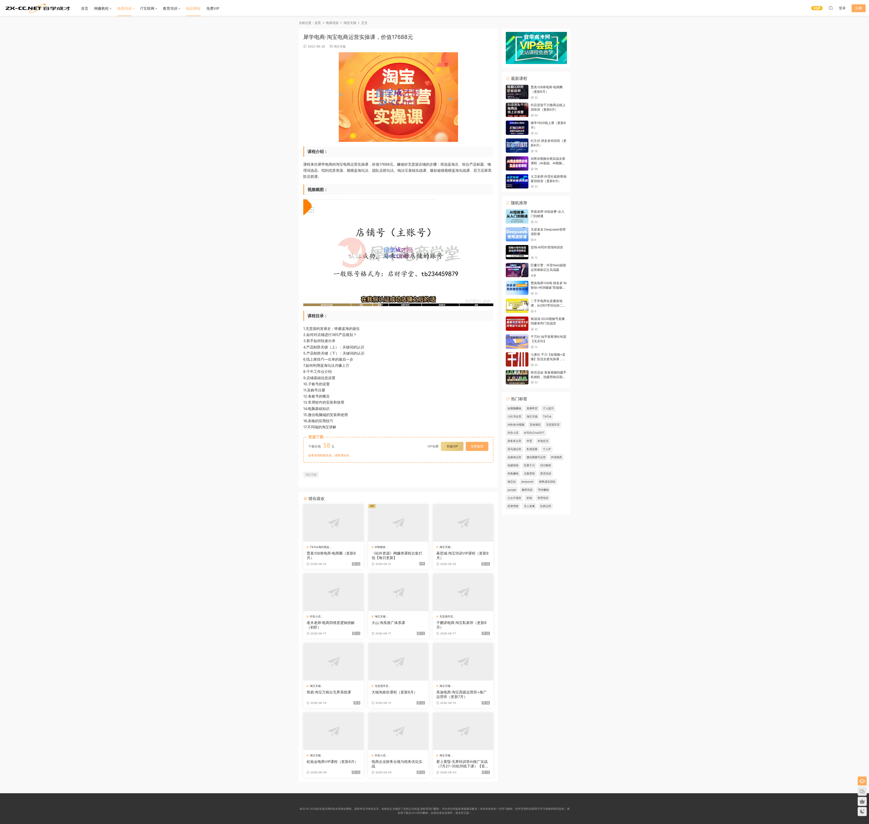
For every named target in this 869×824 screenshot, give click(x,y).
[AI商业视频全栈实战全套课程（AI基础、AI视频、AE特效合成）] (517, 163)
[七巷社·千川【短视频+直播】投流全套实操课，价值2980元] (517, 359)
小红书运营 (514, 416)
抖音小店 (315, 616)
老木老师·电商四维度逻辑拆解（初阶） (331, 624)
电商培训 (124, 8)
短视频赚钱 (514, 408)
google (512, 489)
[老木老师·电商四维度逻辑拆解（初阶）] (333, 592)
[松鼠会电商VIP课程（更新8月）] (333, 731)
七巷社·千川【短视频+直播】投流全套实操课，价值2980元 (548, 358)
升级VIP (452, 446)
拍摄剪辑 (513, 465)
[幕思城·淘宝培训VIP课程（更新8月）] (463, 523)
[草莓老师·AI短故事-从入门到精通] (517, 216)
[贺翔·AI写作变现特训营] (517, 252)
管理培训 (542, 498)
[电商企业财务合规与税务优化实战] (398, 731)
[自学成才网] (37, 8)
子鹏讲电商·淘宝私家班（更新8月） (461, 624)
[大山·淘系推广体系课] (398, 592)
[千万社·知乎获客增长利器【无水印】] (517, 341)
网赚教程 (101, 8)
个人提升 (548, 408)
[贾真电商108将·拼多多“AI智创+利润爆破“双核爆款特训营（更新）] (517, 288)
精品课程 (193, 8)
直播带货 (532, 408)
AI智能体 (380, 547)
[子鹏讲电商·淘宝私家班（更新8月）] (463, 592)
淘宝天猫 (340, 46)
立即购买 (477, 446)
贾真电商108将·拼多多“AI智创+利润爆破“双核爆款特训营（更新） (549, 287)
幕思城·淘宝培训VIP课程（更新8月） (462, 555)
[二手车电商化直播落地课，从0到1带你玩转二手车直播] (517, 306)
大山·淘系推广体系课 (388, 622)
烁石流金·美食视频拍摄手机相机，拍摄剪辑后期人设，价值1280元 (548, 376)
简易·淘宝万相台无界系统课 (329, 692)
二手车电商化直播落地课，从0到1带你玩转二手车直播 (548, 305)
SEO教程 (545, 465)
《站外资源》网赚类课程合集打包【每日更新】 (397, 555)
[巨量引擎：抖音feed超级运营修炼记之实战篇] (517, 270)
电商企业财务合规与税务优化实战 (397, 763)
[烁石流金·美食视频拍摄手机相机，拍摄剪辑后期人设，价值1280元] (517, 377)
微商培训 (527, 489)
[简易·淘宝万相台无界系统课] (333, 662)
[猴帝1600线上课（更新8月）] (517, 128)
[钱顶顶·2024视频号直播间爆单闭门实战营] (517, 324)
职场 (529, 498)
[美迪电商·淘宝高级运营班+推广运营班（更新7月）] (463, 662)
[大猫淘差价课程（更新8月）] (398, 662)
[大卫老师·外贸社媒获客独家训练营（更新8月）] (517, 181)
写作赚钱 (543, 489)
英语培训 (545, 473)
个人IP (547, 449)
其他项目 (535, 424)
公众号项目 (514, 498)
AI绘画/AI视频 (516, 424)
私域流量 (532, 449)
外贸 (529, 441)
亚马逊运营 (514, 449)
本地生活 (542, 441)
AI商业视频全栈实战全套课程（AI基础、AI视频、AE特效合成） (548, 163)
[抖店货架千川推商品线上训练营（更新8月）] (517, 110)
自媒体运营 (514, 457)
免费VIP (212, 8)
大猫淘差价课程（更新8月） (394, 692)
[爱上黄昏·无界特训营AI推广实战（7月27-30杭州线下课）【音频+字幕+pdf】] (463, 731)
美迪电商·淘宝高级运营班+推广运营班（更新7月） (461, 694)
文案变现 (529, 473)
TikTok (547, 416)
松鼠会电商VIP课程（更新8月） (332, 761)
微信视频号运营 (536, 457)
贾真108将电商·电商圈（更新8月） (331, 555)
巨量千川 (529, 465)
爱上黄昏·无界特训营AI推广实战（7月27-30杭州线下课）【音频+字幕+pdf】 (462, 763)
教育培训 (170, 8)
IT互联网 (147, 8)
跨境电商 (556, 457)
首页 (84, 8)
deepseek (527, 481)
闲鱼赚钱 (513, 473)
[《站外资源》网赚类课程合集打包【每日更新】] (398, 523)
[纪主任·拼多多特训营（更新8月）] (517, 145)
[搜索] (830, 8)
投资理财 (513, 506)
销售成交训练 (547, 481)
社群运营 (545, 506)
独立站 (512, 481)
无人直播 (529, 506)
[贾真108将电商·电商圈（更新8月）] (333, 523)
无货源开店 (446, 616)
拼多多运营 (514, 441)
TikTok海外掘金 (319, 547)
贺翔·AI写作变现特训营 (547, 247)
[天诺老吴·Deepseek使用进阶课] (517, 234)
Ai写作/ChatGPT (534, 432)
